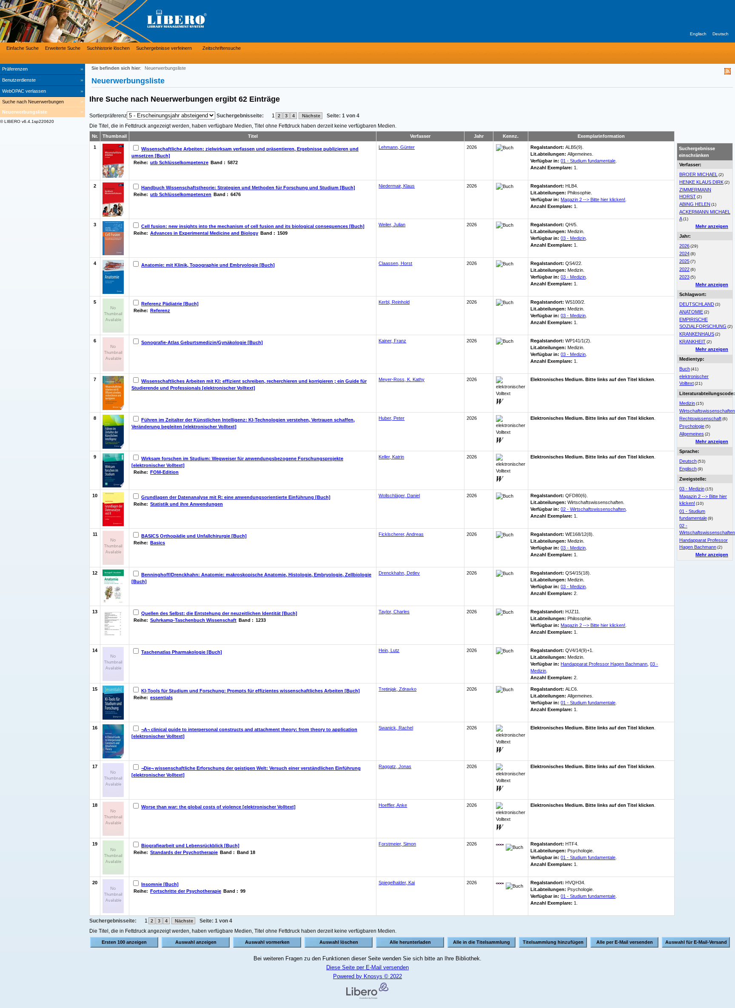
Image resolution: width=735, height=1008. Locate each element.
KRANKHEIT (692, 341)
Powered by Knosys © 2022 (367, 976)
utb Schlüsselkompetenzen (180, 194)
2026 (684, 245)
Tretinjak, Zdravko (397, 689)
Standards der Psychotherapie (184, 852)
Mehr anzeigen (711, 226)
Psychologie (691, 426)
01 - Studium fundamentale (588, 160)
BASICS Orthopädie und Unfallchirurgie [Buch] (194, 535)
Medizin (687, 403)
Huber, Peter (392, 418)
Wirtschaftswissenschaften (707, 410)
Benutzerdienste (19, 80)
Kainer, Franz (392, 340)
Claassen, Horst (395, 263)
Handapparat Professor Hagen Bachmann (604, 663)
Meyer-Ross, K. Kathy (401, 379)
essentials (161, 697)
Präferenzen (15, 68)
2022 (684, 269)
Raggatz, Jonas (395, 766)
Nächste (310, 115)
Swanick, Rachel (396, 727)
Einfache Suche (22, 48)
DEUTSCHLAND (696, 304)
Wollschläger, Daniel (399, 495)
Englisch (698, 33)
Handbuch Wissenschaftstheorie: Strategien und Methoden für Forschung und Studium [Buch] (248, 187)
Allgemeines (691, 433)
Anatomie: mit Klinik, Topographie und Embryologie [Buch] (208, 265)
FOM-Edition (164, 472)
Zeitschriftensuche (221, 48)
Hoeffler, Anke (393, 805)
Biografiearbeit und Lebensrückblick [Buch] (190, 845)
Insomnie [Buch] (160, 884)
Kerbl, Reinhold (394, 302)
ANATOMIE (691, 311)
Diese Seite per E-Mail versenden (367, 967)
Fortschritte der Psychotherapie (185, 891)
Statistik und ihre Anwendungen (186, 504)
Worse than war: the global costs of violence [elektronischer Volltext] (218, 806)
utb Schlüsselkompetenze (179, 162)
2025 (684, 261)
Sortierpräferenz (108, 116)
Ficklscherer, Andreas (401, 534)
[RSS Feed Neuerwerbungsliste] (727, 72)
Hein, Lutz (389, 650)
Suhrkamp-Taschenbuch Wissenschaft (193, 620)
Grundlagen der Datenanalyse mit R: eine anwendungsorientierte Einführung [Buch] (235, 497)
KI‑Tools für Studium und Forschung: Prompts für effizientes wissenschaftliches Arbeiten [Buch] (250, 690)
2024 (684, 253)
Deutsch (720, 33)
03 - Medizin (691, 488)
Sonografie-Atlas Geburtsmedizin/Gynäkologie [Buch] (202, 342)
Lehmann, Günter (397, 147)
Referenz (160, 310)
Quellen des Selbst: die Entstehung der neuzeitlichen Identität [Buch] (219, 613)
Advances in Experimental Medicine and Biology (204, 233)
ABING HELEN (694, 204)
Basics (157, 542)
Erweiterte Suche (62, 48)
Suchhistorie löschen (108, 48)
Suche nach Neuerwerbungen (33, 101)
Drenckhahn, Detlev (399, 572)
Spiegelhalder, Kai (397, 882)
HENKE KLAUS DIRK (701, 182)
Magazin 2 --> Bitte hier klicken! (593, 199)
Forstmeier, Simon (397, 843)
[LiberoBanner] (127, 21)
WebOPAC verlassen (24, 91)
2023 (684, 276)
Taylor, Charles (394, 611)
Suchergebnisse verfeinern (164, 48)
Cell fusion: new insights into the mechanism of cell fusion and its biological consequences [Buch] (253, 226)
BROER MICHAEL (698, 174)
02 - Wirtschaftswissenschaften (593, 509)
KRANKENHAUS (696, 333)
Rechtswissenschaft (700, 418)
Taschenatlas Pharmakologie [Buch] (181, 652)
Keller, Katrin (391, 456)
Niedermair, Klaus (397, 185)
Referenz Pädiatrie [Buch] (170, 303)
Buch (684, 368)
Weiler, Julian (392, 224)
